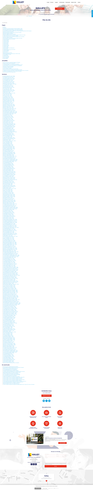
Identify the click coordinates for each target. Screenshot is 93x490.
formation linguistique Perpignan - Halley (9, 359)
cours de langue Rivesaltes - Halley (8, 166)
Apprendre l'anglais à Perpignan (7, 37)
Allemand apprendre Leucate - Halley (8, 99)
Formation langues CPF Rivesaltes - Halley (9, 123)
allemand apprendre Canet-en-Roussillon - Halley (10, 290)
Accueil (48, 2)
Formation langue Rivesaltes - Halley (8, 167)
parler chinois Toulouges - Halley (8, 183)
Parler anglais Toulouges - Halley (8, 197)
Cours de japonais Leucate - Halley (8, 86)
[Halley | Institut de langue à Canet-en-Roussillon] (18, 2)
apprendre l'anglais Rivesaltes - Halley (8, 155)
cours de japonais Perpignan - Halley (8, 325)
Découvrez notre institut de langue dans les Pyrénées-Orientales (12, 69)
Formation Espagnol (6, 50)
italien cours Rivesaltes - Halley (7, 143)
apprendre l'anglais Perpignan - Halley (8, 346)
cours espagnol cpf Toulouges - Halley (8, 173)
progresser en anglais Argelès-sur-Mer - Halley (10, 243)
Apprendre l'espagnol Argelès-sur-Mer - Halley (10, 244)
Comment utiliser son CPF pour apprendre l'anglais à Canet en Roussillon (13, 36)
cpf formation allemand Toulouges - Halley (9, 172)
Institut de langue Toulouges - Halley (8, 218)
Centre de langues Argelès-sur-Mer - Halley (9, 257)
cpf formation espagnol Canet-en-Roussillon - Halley (10, 269)
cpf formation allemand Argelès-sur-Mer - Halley (10, 220)
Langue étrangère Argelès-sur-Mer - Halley (9, 264)
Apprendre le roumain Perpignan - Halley (9, 322)
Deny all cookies (45, 488)
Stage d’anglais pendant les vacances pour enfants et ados (11, 53)
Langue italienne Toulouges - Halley (8, 192)
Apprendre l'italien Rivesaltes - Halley (8, 154)
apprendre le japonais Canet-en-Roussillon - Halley (10, 278)
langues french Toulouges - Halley (8, 211)
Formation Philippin (6, 40)
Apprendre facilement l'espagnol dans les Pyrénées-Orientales (12, 32)
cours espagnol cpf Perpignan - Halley (8, 316)
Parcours (51, 2)
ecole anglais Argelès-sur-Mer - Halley (8, 258)
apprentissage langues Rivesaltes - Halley (9, 158)
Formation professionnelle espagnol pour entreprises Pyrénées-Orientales (14, 371)
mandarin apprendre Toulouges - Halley (9, 185)
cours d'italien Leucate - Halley (7, 96)
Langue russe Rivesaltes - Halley (7, 142)
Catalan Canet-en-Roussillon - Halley (8, 283)
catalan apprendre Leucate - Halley (8, 91)
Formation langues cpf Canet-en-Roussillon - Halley (10, 267)
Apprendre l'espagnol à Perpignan (8, 33)
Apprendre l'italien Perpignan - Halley (8, 345)
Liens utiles (4, 27)
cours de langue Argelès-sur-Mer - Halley (9, 262)
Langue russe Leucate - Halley (7, 94)
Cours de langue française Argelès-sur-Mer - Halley (10, 253)
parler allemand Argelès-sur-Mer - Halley (9, 241)
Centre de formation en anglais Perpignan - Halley (10, 350)
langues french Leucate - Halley (7, 115)
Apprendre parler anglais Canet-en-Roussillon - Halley (11, 284)
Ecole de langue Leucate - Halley (8, 122)
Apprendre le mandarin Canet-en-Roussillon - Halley (10, 281)
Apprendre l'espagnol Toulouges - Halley (9, 196)
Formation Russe (5, 55)
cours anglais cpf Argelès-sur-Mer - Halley (9, 223)
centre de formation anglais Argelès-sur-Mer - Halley (10, 256)
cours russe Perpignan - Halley (7, 332)
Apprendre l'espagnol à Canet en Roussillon (9, 34)
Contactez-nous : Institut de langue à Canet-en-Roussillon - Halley (12, 28)
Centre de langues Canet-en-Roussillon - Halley (10, 305)
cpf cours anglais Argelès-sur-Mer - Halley (9, 224)
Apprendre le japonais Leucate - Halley (8, 87)
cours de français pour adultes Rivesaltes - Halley (10, 160)
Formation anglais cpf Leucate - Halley (8, 79)
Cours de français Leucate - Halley (8, 116)
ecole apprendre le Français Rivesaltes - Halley (10, 156)
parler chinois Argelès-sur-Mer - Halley (8, 231)
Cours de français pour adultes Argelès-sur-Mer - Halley (11, 255)
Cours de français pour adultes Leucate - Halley (10, 112)
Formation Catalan (5, 46)
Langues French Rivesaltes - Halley (8, 163)
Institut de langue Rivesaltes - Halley (8, 170)
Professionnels (61, 2)
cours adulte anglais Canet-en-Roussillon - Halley (10, 300)
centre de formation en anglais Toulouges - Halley (10, 207)
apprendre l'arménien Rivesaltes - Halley (9, 129)
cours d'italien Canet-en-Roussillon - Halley (9, 287)
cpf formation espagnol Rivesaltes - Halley (9, 126)
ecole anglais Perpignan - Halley (7, 353)
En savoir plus (59, 8)
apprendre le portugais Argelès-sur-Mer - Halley (10, 249)
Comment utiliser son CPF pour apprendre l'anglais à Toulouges (12, 378)
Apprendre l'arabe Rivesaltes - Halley (8, 133)
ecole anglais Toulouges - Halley (7, 210)
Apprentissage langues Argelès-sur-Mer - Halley (10, 254)
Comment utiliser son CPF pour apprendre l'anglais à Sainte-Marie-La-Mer (13, 377)
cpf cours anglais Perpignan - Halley (8, 319)
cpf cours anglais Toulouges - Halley (8, 176)
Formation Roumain (6, 41)
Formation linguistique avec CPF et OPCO (9, 49)
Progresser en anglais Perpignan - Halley (9, 339)
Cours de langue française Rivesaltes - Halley (9, 157)
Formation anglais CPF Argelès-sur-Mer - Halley (10, 222)
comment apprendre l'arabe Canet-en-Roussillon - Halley (11, 275)
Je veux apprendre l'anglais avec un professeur (10, 375)
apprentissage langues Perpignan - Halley (9, 349)
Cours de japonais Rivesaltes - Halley (8, 134)
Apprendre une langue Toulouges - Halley (9, 200)
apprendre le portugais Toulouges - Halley (9, 201)
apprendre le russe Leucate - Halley (8, 102)
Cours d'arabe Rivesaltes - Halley (7, 132)
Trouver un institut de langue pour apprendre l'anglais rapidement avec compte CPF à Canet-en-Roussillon (19, 384)
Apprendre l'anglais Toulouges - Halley (8, 203)
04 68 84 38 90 (47, 392)
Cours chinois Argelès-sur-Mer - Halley (8, 232)
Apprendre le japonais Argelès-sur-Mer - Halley (10, 230)
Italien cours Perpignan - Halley (7, 334)
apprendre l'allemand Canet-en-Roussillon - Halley (10, 295)
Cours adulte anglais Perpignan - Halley (9, 348)
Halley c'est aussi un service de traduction (9, 63)
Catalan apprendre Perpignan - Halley (8, 330)
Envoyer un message (46, 395)
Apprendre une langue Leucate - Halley (9, 105)
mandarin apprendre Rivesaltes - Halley (9, 137)
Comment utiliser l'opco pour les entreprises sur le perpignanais (12, 65)
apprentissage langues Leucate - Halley (9, 110)
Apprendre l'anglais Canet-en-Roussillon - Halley (10, 298)
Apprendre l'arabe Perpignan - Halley (8, 324)
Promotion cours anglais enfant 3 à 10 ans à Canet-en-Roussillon (12, 71)
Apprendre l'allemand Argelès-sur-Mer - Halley (10, 247)
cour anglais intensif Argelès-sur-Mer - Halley (9, 260)
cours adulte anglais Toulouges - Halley (9, 204)
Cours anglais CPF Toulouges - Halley (8, 175)
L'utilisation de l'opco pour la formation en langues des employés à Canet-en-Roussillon (15, 70)
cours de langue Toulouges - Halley (8, 214)
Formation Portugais (6, 45)
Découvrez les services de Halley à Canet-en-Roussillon (11, 362)
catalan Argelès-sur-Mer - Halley (7, 235)
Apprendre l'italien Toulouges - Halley (8, 202)
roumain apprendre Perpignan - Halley (8, 321)
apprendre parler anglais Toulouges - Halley (9, 188)
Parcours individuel (6, 57)
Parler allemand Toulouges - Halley (8, 193)
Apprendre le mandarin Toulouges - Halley (9, 186)
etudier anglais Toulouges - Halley (8, 213)
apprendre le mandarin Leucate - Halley (9, 90)
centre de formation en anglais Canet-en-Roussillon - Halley (11, 302)
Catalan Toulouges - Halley (7, 187)
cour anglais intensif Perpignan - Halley (8, 356)
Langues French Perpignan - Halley (8, 354)
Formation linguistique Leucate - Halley (9, 120)
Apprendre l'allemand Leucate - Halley (8, 104)
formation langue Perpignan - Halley (8, 358)
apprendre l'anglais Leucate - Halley (8, 107)
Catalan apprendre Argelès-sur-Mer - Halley (9, 234)
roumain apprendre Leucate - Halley (8, 82)
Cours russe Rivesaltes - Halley (7, 141)
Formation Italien (5, 48)
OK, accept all (38, 488)
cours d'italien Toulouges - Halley (8, 191)
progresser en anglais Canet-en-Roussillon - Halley (10, 291)
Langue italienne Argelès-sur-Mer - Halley (9, 240)
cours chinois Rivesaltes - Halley (7, 136)
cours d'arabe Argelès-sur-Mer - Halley (8, 228)
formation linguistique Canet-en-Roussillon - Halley (10, 311)
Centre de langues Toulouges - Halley (8, 209)
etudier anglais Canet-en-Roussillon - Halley (9, 309)
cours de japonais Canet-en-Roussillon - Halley (9, 277)
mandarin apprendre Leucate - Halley (8, 89)
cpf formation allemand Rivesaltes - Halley (9, 124)
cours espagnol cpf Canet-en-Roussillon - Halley (10, 268)
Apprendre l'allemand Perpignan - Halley (9, 343)
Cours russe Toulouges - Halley (7, 189)
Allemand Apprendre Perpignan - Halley (9, 338)
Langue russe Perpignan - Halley (8, 333)
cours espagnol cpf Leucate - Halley (8, 77)
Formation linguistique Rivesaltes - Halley (9, 168)
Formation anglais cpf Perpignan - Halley (9, 318)
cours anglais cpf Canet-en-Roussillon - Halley (9, 271)
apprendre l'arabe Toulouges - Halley (8, 181)
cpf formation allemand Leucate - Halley (9, 76)
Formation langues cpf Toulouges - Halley (9, 171)
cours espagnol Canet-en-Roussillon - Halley (9, 294)
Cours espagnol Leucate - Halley (7, 103)
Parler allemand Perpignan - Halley (8, 336)
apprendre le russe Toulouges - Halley (8, 198)
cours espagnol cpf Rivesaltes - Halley (8, 125)
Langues (56, 2)
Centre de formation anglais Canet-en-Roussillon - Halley (11, 304)
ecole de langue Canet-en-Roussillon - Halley (9, 313)
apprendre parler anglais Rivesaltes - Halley (9, 140)
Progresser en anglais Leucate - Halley (8, 100)
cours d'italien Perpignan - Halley (8, 335)
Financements (67, 2)
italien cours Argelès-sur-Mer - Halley (8, 238)
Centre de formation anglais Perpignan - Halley (10, 352)
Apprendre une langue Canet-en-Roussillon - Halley (10, 296)
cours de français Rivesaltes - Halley (8, 164)
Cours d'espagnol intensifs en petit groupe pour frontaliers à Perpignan (13, 367)
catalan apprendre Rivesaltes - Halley (8, 139)
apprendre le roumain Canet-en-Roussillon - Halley (10, 274)
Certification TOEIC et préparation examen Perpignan (11, 370)
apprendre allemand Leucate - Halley (8, 98)
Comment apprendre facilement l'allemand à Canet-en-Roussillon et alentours (14, 381)
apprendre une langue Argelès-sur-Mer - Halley (10, 248)
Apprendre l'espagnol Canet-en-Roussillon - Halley (10, 292)
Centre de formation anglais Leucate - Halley (9, 113)
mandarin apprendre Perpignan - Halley (9, 328)
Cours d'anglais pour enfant (7, 54)
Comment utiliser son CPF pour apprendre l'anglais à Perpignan (12, 380)
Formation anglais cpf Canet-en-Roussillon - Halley (10, 270)
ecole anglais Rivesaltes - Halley (7, 162)
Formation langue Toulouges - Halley (8, 215)
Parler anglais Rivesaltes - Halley (7, 149)
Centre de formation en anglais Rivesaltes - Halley (10, 159)
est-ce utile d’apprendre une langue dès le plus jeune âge (11, 374)
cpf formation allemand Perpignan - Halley (9, 315)
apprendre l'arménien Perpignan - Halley (9, 320)
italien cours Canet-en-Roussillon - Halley (9, 286)
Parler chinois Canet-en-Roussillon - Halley (9, 279)
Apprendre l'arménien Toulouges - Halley (9, 177)
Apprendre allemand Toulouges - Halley (9, 194)
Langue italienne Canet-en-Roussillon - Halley (9, 288)
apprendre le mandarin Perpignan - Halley (9, 329)
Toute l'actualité (62, 443)
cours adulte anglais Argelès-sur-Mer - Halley (9, 252)
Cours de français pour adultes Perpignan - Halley (10, 351)
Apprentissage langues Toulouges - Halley (9, 206)
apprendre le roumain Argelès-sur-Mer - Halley (10, 226)
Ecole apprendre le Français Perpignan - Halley (10, 347)
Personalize (51, 488)
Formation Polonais (6, 42)
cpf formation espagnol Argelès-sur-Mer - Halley (10, 221)
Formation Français (6, 51)
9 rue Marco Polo (47, 14)
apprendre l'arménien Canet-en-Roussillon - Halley (10, 272)
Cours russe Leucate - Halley (7, 93)
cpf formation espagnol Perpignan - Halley (9, 317)
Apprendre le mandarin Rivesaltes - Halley (9, 138)
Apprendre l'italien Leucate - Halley (8, 106)
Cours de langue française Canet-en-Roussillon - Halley (11, 301)
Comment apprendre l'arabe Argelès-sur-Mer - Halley (11, 227)
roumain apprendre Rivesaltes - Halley (8, 130)
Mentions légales (5, 58)
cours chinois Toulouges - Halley (7, 184)
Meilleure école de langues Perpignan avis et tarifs (10, 368)
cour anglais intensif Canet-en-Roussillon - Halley (10, 308)
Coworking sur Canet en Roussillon (8, 67)
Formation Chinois (5, 44)
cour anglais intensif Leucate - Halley (8, 117)
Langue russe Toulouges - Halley (8, 190)
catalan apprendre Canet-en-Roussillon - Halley (10, 282)
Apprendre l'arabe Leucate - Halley (8, 85)
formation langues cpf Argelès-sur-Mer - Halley (10, 219)
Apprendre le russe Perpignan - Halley (8, 341)
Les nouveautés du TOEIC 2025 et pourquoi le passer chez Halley (12, 38)
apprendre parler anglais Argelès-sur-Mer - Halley (10, 236)
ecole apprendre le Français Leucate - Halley (9, 108)
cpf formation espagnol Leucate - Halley (9, 78)
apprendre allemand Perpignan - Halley (9, 337)
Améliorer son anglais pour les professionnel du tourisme (11, 376)
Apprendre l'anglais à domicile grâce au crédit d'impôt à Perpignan (12, 29)
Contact (79, 2)
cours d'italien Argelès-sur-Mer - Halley (8, 239)
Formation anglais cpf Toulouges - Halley (9, 174)
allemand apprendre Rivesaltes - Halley (8, 147)
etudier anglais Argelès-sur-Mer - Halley (9, 261)
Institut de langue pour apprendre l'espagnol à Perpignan (11, 62)
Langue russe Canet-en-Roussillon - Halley (9, 285)
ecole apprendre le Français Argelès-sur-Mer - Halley (10, 251)
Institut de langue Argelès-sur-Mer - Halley (9, 266)
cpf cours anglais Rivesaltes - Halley (8, 128)
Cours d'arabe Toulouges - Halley (8, 180)
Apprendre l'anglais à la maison (7, 52)
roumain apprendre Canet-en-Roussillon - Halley (10, 273)
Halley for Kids (73, 2)
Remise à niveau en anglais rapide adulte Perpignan (10, 366)
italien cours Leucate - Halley (7, 95)
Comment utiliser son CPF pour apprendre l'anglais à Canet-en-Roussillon (13, 379)
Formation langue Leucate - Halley (8, 119)
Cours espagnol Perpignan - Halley (8, 342)
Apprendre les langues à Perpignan (8, 31)
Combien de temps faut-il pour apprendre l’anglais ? (10, 35)
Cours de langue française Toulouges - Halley (9, 205)
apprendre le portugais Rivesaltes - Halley (9, 153)
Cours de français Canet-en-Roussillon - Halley (9, 307)
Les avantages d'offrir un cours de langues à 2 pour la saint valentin (13, 64)
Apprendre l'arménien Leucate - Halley (8, 81)
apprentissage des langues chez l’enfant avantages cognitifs (11, 372)
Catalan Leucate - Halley (6, 92)
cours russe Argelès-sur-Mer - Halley (8, 237)
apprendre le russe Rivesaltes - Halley (8, 150)
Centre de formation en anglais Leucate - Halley (10, 111)
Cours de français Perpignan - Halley (8, 355)
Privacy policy (56, 488)
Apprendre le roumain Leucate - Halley (8, 83)
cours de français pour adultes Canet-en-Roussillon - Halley (11, 303)
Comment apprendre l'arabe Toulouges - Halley (10, 179)
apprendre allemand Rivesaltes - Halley (8, 146)
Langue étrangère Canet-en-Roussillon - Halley (10, 312)
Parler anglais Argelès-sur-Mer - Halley (8, 245)
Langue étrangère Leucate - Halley (8, 121)
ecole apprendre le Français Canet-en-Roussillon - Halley (11, 299)
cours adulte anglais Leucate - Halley (8, 109)
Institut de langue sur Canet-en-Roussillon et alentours (11, 383)
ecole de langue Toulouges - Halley (8, 217)
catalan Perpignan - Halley (7, 331)
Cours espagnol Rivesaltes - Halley (8, 151)
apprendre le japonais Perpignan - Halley (9, 326)
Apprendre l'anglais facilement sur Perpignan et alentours (11, 382)
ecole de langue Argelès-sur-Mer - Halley (9, 265)
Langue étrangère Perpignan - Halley (8, 360)
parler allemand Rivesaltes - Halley (8, 145)
